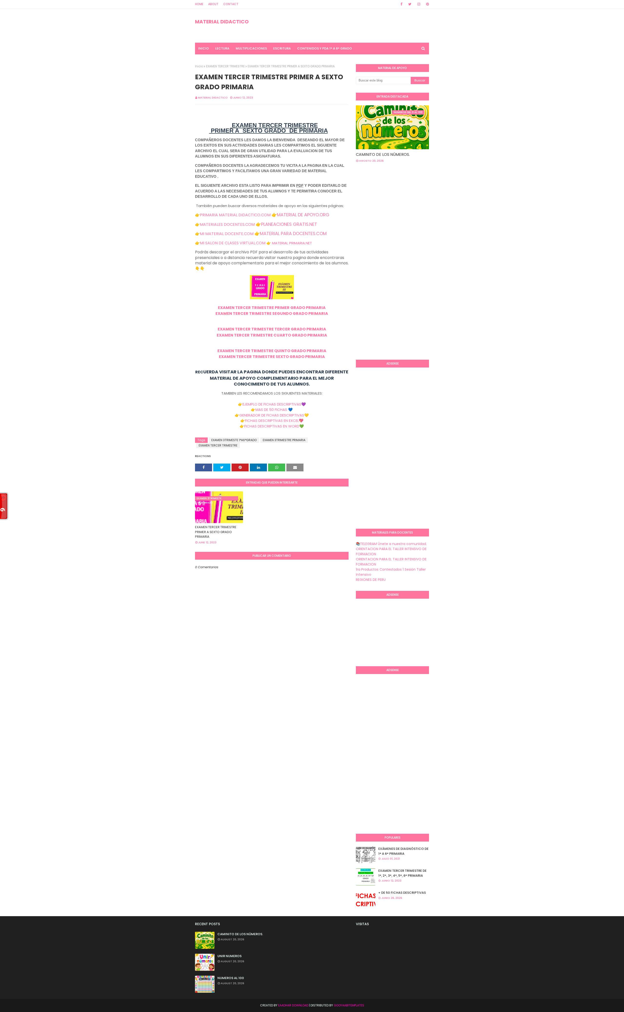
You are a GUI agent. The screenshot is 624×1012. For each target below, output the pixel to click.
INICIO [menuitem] (203, 48)
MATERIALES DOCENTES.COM (227, 224)
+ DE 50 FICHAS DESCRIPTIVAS (402, 892)
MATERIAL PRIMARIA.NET (292, 243)
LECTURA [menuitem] (222, 48)
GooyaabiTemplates (349, 1005)
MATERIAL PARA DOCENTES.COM (293, 233)
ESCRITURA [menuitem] (282, 48)
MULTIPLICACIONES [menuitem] (251, 48)
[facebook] (401, 4)
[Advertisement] (375, 276)
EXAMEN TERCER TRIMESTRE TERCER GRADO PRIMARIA (272, 329)
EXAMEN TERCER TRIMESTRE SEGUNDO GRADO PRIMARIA (271, 313)
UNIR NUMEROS (229, 956)
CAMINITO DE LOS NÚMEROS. (383, 154)
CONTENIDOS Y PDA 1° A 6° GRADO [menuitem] (324, 48)
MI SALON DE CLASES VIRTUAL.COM (232, 243)
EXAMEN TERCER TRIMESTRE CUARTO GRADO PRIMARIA (272, 335)
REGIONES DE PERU (371, 579)
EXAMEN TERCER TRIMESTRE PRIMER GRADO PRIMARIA (272, 307)
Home (199, 4)
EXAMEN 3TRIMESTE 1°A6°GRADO (234, 440)
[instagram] (419, 4)
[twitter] (410, 4)
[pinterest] (426, 4)
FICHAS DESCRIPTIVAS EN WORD (271, 426)
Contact (230, 4)
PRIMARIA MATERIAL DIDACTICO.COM (235, 215)
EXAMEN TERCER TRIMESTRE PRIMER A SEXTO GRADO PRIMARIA (215, 532)
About (213, 4)
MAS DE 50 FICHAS (271, 409)
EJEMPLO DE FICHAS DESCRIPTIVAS (272, 404)
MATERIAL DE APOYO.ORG (303, 215)
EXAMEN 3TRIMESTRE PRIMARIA (284, 440)
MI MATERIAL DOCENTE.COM (227, 234)
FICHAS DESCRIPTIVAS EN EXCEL (272, 420)
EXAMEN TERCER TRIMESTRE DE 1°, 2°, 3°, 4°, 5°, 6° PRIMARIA (402, 873)
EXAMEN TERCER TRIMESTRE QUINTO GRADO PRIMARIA (271, 351)
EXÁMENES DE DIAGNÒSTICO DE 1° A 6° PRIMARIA (403, 851)
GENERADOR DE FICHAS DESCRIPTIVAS (271, 415)
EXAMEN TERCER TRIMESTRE (225, 66)
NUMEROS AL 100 (230, 978)
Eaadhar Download (293, 1005)
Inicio (199, 66)
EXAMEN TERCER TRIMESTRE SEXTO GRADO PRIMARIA (272, 356)
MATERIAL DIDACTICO (222, 21)
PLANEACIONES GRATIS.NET (289, 224)
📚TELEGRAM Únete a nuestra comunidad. (391, 543)
